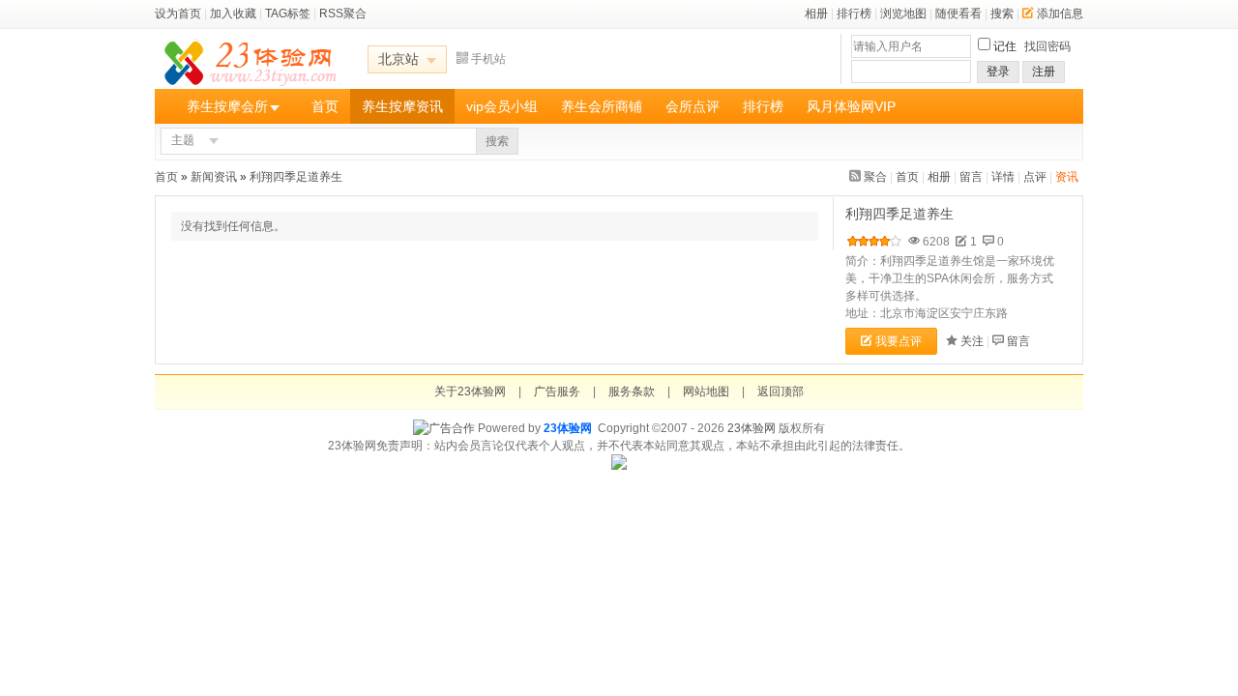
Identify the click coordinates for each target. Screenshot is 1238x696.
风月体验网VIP (851, 106)
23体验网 (568, 428)
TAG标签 (287, 13)
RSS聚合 (343, 13)
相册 (816, 13)
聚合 (875, 177)
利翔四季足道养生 (297, 177)
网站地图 (706, 391)
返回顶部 (780, 391)
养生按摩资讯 (402, 106)
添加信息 (1060, 13)
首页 (325, 106)
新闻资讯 (214, 177)
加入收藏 (233, 13)
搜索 (1002, 13)
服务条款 (631, 391)
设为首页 (178, 13)
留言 (971, 177)
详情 (1003, 177)
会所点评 (692, 106)
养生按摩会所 (227, 106)
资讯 (1066, 177)
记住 (1005, 46)
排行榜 (854, 13)
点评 (1034, 177)
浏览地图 (903, 13)
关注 (972, 341)
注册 (1043, 71)
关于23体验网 (470, 391)
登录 (998, 71)
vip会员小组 (502, 106)
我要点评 (898, 341)
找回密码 (1047, 46)
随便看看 (958, 13)
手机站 (488, 59)
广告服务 (557, 391)
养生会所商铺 (601, 106)
